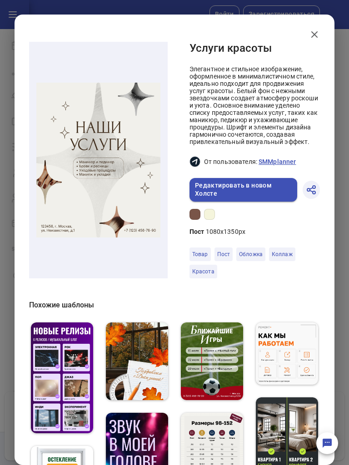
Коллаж (282, 254)
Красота (203, 271)
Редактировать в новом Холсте (233, 189)
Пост (223, 254)
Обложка (251, 254)
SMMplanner (277, 161)
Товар (200, 254)
